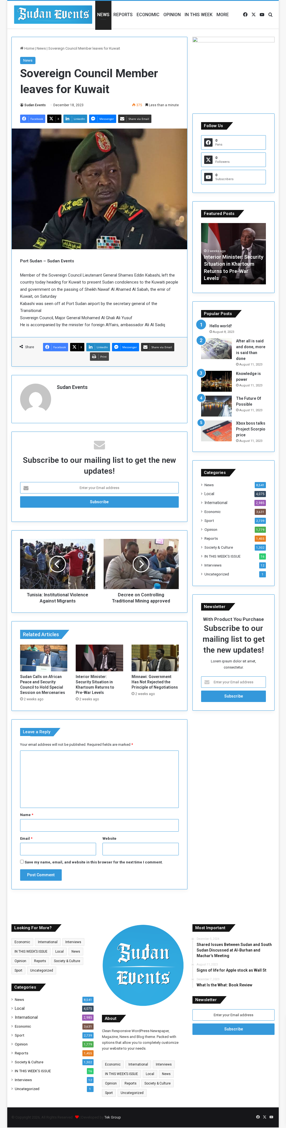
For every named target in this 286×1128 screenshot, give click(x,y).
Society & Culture (218, 547)
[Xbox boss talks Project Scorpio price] (216, 430)
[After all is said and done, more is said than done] (216, 348)
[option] (233, 253)
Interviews (212, 565)
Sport (209, 520)
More (222, 14)
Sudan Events (35, 105)
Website (109, 838)
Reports (123, 14)
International (215, 502)
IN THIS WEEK (199, 14)
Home (28, 48)
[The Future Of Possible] (216, 406)
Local (209, 494)
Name (26, 815)
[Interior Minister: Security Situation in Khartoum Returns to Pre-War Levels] (99, 658)
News (103, 14)
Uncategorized (216, 574)
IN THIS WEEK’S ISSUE (222, 556)
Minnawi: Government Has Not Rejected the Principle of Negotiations (155, 681)
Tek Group (112, 1117)
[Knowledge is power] (216, 381)
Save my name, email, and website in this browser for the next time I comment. (94, 862)
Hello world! (220, 326)
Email (26, 838)
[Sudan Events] (53, 15)
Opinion (172, 14)
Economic (148, 14)
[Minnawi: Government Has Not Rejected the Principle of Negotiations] (155, 658)
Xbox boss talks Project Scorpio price (250, 429)
